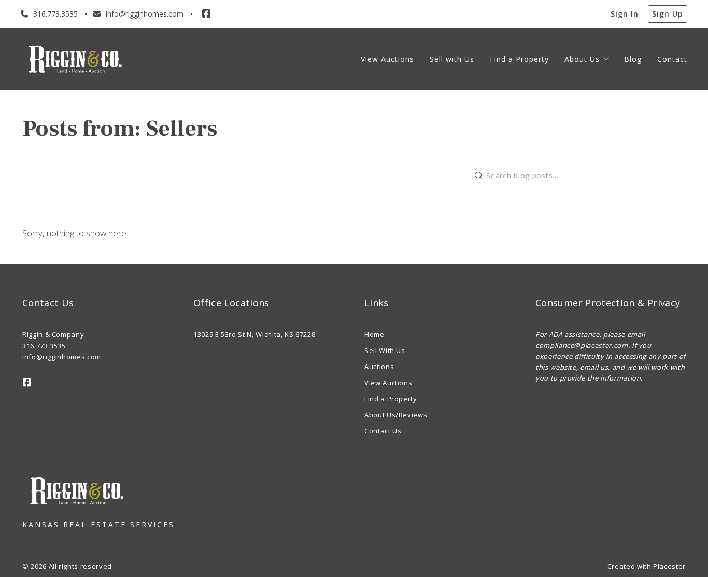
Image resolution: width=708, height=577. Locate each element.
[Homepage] (75, 59)
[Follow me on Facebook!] (206, 14)
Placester (669, 566)
